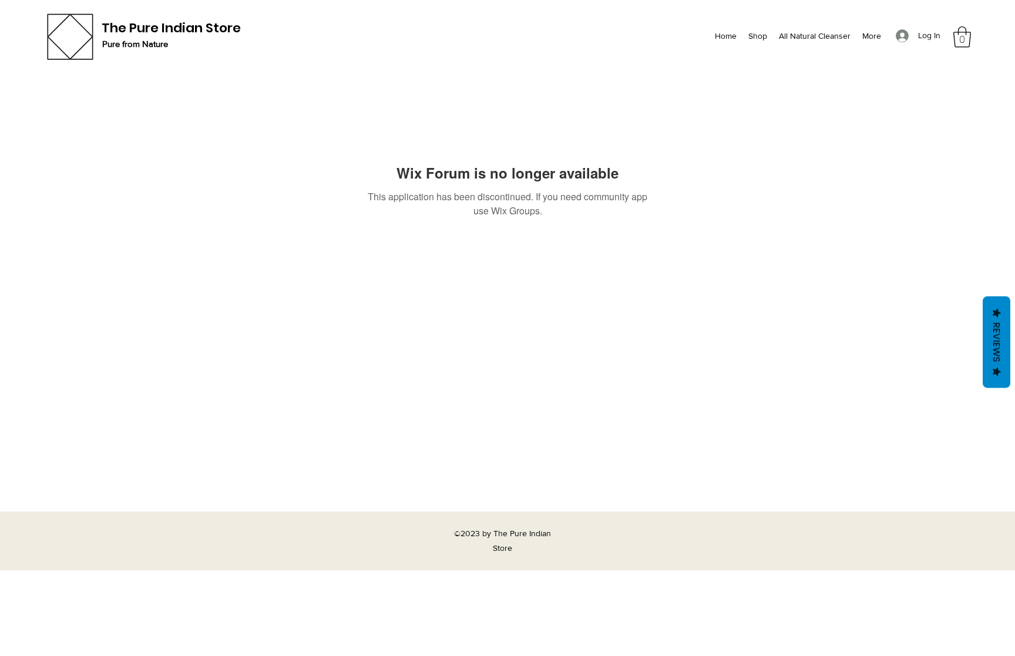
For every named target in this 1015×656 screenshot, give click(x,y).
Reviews (996, 342)
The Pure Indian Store (171, 28)
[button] (962, 37)
